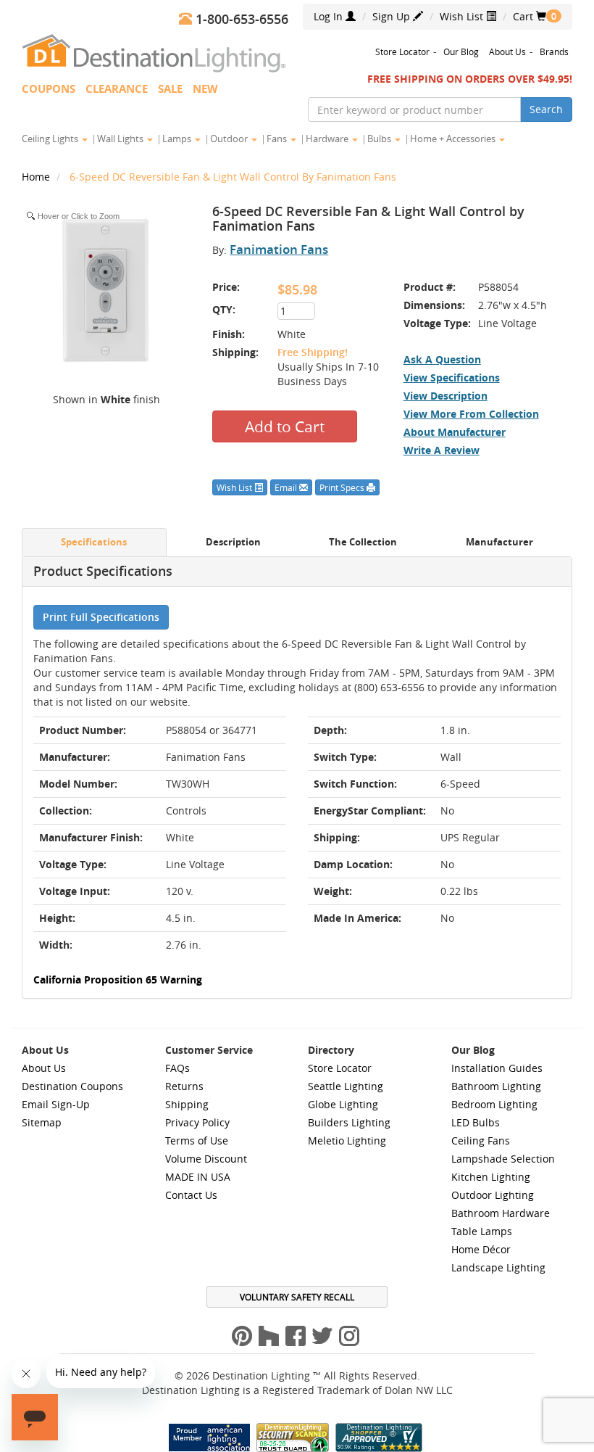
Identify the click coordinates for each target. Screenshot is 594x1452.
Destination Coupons (72, 1086)
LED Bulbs (475, 1122)
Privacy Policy (197, 1122)
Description (233, 542)
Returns (184, 1086)
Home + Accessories (454, 138)
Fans (278, 138)
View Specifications (451, 377)
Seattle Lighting (345, 1086)
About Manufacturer (454, 432)
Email (287, 487)
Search (546, 109)
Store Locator (402, 51)
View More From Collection (471, 414)
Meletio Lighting (347, 1140)
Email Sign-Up (56, 1104)
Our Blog (461, 51)
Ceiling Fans (480, 1140)
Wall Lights (121, 138)
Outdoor (230, 138)
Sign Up (392, 16)
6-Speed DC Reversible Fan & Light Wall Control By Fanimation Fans (233, 176)
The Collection (363, 542)
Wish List (463, 16)
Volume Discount (206, 1159)
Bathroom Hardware (500, 1213)
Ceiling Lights (51, 138)
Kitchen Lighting (490, 1177)
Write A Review (441, 450)
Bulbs (380, 138)
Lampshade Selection (503, 1159)
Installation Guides (497, 1068)
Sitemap (42, 1122)
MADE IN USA (197, 1177)
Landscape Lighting (498, 1267)
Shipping (187, 1104)
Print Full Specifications (101, 617)
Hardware (328, 138)
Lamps (177, 138)
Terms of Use (196, 1140)
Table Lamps (481, 1231)
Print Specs (343, 487)
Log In (330, 16)
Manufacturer (499, 542)
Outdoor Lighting (492, 1195)
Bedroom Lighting (494, 1104)
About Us (507, 51)
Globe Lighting (343, 1104)
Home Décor (481, 1249)
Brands (554, 51)
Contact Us (191, 1195)
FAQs (177, 1068)
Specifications (94, 542)
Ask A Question (442, 359)
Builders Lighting (349, 1122)
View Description (445, 396)
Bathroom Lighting (496, 1086)
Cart (529, 16)
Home (37, 176)
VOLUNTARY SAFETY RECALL (297, 1297)
